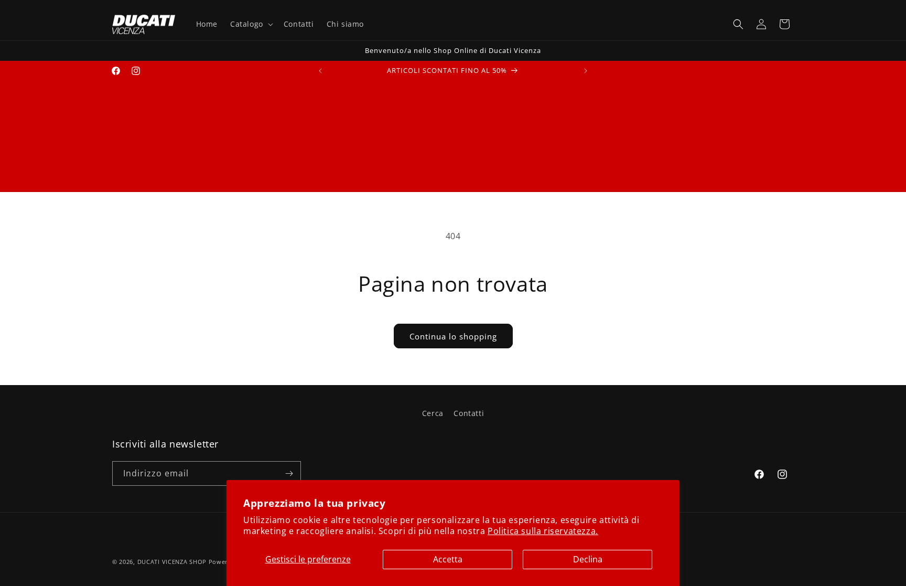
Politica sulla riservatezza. (543, 531)
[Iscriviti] (288, 473)
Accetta (447, 559)
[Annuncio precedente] (320, 71)
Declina (587, 559)
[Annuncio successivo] (585, 71)
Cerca (433, 413)
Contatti (469, 413)
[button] (250, 24)
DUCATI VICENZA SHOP (172, 562)
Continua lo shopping (453, 336)
